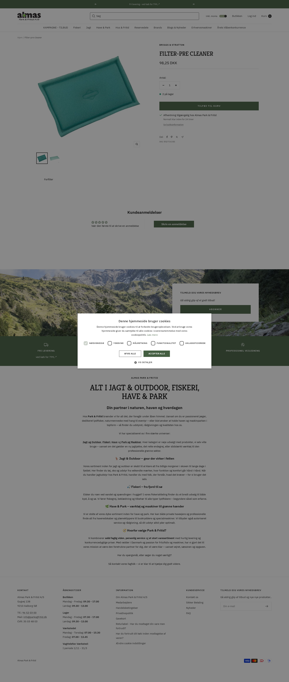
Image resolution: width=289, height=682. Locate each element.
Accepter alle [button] (157, 353)
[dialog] (144, 341)
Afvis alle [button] (130, 353)
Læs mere (152, 334)
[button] (144, 362)
